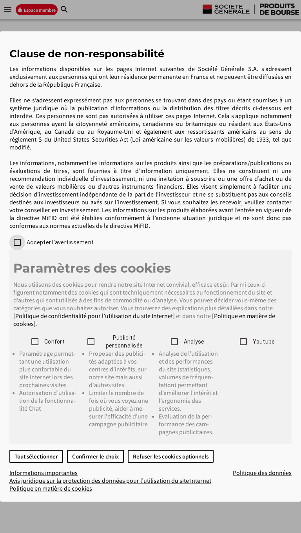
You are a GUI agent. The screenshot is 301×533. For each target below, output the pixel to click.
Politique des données (262, 473)
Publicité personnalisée (124, 342)
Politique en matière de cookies (50, 488)
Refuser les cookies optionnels (171, 456)
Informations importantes (43, 473)
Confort (54, 341)
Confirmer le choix (95, 456)
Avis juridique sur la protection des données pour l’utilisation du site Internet (110, 480)
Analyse (194, 341)
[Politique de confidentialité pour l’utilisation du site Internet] (94, 316)
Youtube (264, 341)
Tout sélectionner (36, 456)
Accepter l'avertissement (60, 242)
